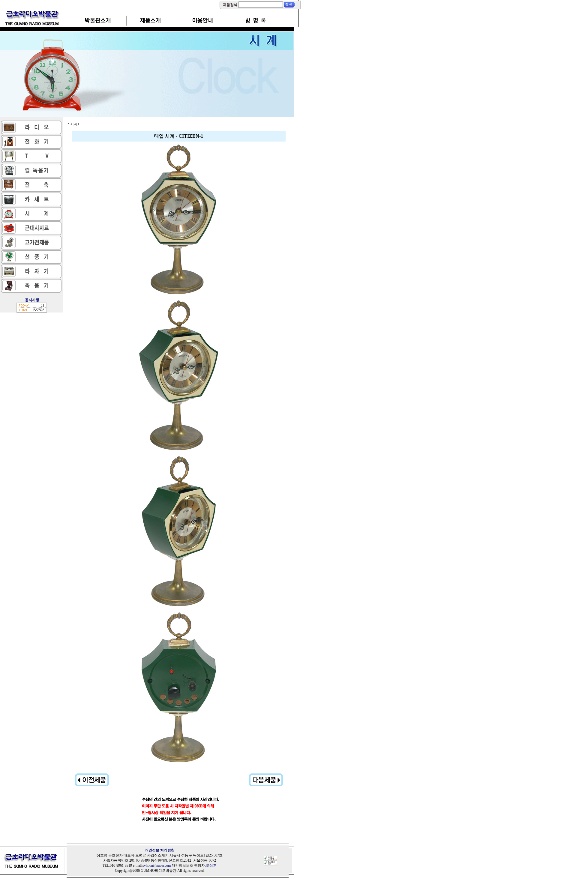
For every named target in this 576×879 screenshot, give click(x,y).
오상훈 (211, 865)
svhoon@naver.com (156, 865)
